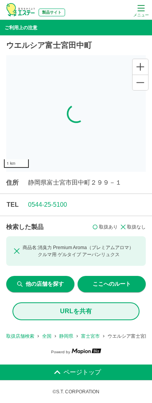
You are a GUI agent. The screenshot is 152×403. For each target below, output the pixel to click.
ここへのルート (112, 284)
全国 (46, 336)
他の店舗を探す (45, 284)
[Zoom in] (140, 67)
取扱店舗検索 (20, 336)
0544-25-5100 (47, 204)
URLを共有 (76, 311)
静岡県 (66, 336)
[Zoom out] (140, 82)
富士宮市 (90, 336)
